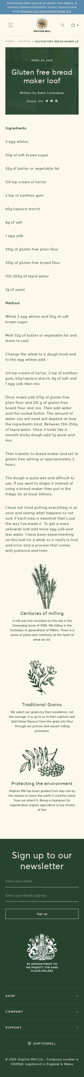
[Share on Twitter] (47, 101)
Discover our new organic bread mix (46, 11)
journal (25, 41)
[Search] (62, 25)
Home (9, 41)
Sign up (42, 914)
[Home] (42, 25)
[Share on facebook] (51, 101)
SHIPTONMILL (44, 1043)
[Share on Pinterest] (56, 101)
